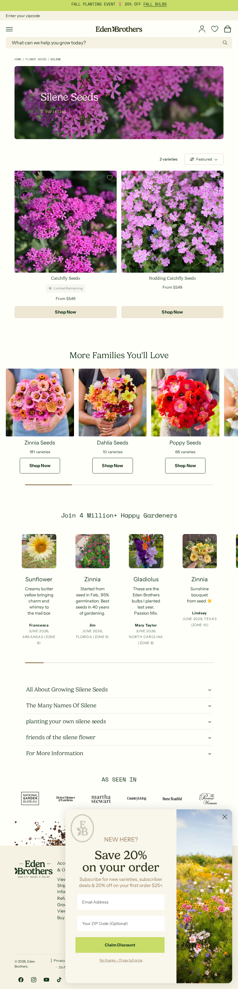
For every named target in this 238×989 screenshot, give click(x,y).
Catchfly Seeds (65, 278)
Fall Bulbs (155, 4)
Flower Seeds (36, 59)
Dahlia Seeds (112, 442)
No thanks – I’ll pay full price (121, 960)
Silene (56, 59)
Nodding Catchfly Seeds (172, 278)
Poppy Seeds (185, 442)
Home (18, 59)
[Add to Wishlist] (110, 178)
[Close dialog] (225, 817)
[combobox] (119, 42)
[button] (9, 29)
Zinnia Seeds (39, 442)
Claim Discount (120, 945)
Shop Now (65, 312)
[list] (119, 591)
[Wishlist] (214, 29)
